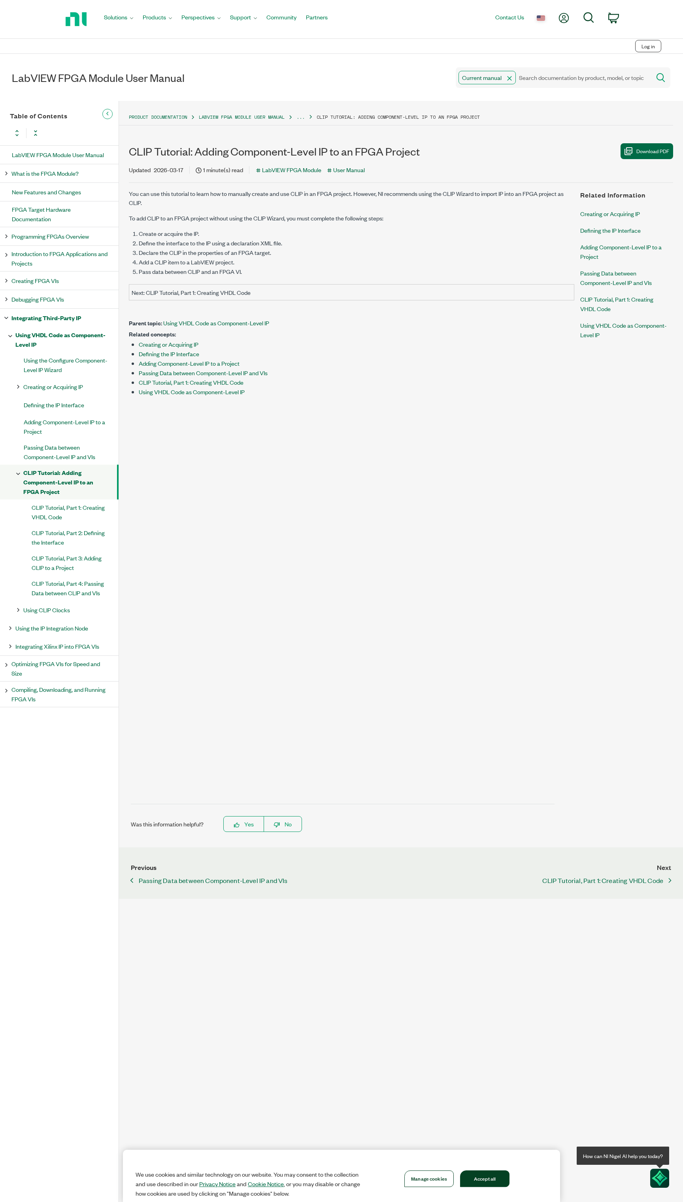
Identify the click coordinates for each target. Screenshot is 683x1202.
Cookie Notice (266, 1184)
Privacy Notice (217, 1184)
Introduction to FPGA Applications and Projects (59, 258)
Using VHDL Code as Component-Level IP (60, 339)
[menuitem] (118, 19)
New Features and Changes (46, 192)
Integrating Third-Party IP (46, 317)
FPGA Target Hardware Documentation (41, 214)
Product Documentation (158, 117)
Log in (648, 46)
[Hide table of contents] (107, 114)
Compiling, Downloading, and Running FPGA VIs (58, 694)
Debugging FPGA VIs (37, 299)
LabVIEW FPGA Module (291, 169)
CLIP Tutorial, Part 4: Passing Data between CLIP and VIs (68, 588)
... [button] (300, 117)
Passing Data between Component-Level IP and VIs (59, 452)
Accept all (485, 1178)
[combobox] (553, 77)
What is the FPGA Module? (45, 173)
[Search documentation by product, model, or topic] (660, 77)
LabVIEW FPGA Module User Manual (58, 154)
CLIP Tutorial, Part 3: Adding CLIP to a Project (67, 563)
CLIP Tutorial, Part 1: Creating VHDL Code (68, 512)
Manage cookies (429, 1178)
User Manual (349, 169)
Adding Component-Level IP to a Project (64, 426)
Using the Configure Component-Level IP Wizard (66, 365)
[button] (509, 78)
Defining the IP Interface (54, 405)
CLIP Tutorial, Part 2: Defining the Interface (68, 537)
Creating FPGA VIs (35, 280)
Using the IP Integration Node (51, 628)
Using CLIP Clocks (46, 610)
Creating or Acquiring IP (53, 386)
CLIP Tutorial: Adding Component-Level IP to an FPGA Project (58, 482)
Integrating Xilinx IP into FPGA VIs (57, 646)
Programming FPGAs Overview (50, 236)
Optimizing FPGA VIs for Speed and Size (55, 668)
